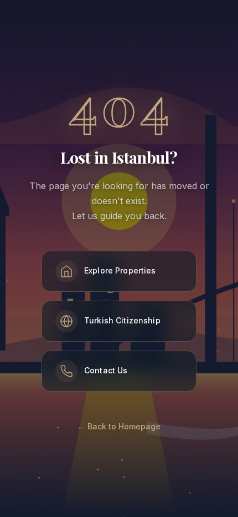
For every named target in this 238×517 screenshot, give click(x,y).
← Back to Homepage (119, 426)
